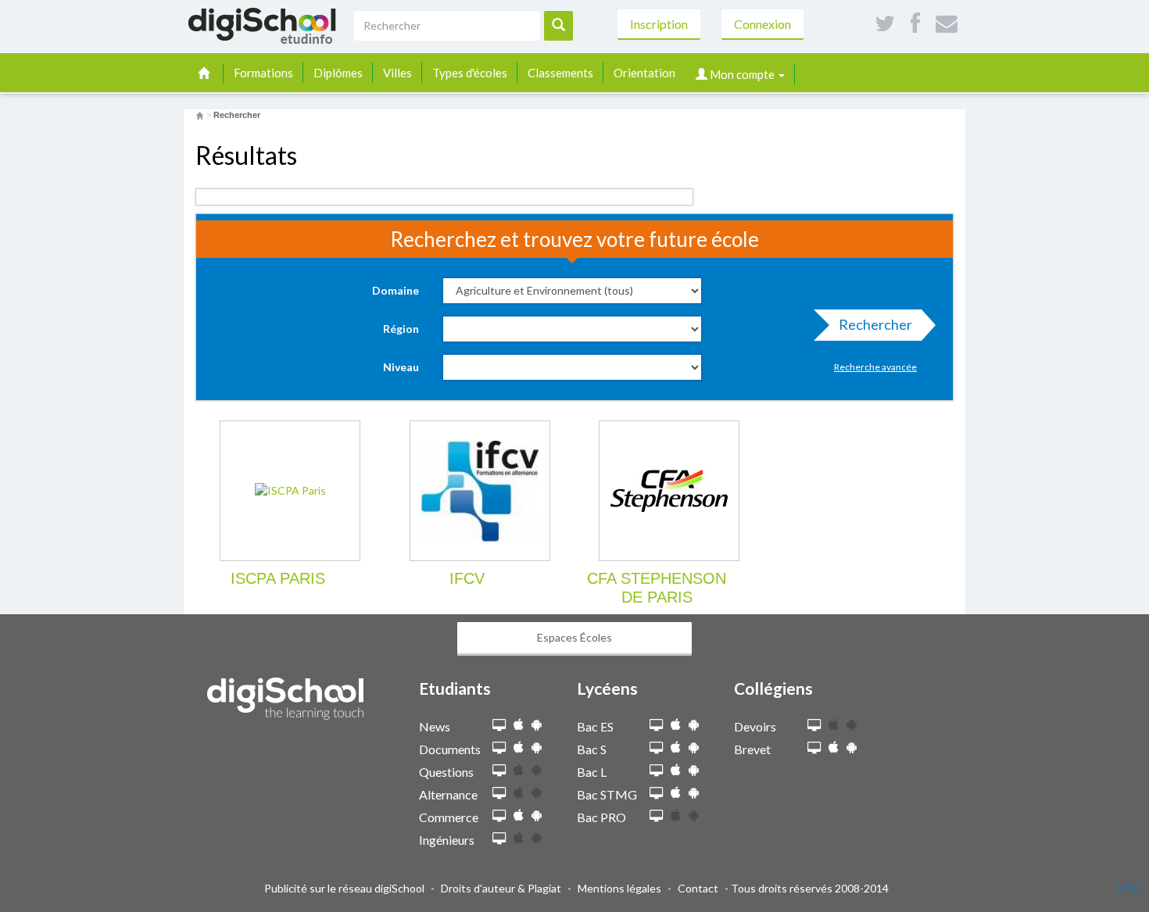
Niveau (401, 367)
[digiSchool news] (499, 725)
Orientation (644, 73)
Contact (698, 888)
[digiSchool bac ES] (656, 725)
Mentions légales (619, 888)
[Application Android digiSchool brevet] (852, 747)
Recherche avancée (875, 367)
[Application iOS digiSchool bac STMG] (676, 793)
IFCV (467, 578)
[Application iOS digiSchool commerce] (519, 815)
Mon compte (742, 74)
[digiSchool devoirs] (814, 725)
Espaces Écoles (574, 637)
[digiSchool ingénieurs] (499, 839)
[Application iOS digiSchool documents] (519, 747)
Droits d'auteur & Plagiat (501, 888)
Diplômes (338, 73)
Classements (560, 73)
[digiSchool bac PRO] (656, 816)
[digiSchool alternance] (499, 793)
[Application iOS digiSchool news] (519, 725)
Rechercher (875, 324)
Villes (397, 73)
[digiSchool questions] (499, 771)
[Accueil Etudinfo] (199, 115)
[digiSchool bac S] (656, 748)
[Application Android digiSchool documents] (537, 747)
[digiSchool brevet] (814, 748)
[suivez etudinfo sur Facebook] (915, 24)
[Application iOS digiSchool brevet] (834, 747)
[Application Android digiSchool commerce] (537, 815)
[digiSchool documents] (499, 748)
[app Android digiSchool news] (537, 725)
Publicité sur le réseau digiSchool (344, 888)
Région (401, 328)
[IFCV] (480, 490)
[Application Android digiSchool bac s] (694, 747)
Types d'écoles (469, 73)
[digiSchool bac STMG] (656, 793)
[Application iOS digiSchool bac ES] (676, 725)
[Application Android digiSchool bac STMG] (694, 793)
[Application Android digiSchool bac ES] (694, 725)
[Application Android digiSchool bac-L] (694, 770)
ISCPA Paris (278, 578)
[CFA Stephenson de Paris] (669, 490)
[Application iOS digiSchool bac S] (676, 747)
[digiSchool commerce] (499, 816)
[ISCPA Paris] (290, 490)
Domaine (395, 290)
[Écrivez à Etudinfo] (946, 24)
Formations (263, 73)
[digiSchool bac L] (656, 771)
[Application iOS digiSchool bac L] (676, 770)
